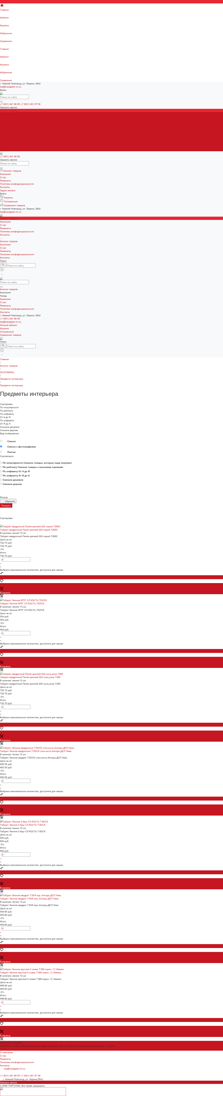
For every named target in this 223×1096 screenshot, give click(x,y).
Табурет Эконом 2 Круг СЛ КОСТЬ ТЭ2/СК (22, 824)
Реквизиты (5, 120)
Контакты (5, 149)
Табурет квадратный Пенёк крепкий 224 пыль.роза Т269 (30, 677)
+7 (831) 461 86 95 (10, 318)
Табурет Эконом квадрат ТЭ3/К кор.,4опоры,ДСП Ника (29, 898)
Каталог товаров (8, 133)
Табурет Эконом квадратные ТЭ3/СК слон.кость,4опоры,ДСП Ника (35, 751)
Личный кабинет (8, 325)
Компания (5, 136)
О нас (3, 117)
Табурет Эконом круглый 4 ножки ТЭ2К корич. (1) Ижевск (30, 972)
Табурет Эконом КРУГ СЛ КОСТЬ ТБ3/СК (22, 603)
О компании (6, 1052)
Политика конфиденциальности (17, 123)
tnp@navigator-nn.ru (10, 86)
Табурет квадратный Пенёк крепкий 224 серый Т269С (29, 529)
